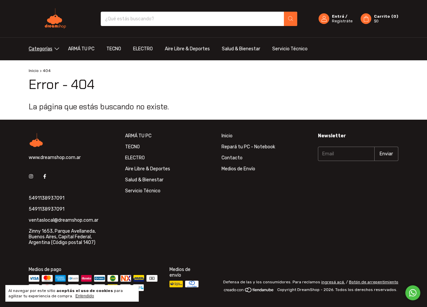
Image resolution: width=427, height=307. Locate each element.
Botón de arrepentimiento (373, 282)
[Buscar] (290, 19)
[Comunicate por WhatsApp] (412, 292)
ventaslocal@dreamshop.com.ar (63, 220)
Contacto (232, 158)
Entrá (338, 16)
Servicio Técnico (290, 49)
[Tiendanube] (249, 291)
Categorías (40, 49)
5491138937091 (46, 198)
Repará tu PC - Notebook (248, 147)
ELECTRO (143, 49)
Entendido (84, 296)
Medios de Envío (238, 169)
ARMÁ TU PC (81, 49)
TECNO (113, 49)
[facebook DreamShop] (44, 176)
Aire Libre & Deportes (187, 49)
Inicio (34, 70)
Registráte (342, 21)
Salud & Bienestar (241, 49)
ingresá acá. (333, 282)
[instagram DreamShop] (31, 176)
